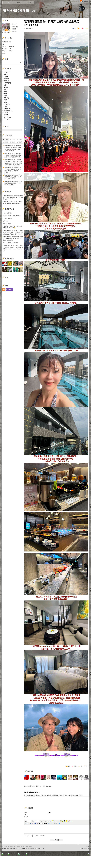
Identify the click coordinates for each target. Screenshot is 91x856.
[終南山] (75, 777)
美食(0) (5, 89)
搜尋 (20, 63)
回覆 (69, 766)
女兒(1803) (6, 78)
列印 (87, 766)
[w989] (43, 777)
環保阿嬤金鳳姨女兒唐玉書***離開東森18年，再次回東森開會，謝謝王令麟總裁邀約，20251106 (13, 197)
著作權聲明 (31, 848)
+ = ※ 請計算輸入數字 (36, 835)
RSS (3, 289)
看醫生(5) (6, 115)
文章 (7, 2)
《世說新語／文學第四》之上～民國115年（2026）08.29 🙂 (12, 227)
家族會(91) (6, 76)
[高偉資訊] (32, 777)
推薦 (75, 766)
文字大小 (35, 821)
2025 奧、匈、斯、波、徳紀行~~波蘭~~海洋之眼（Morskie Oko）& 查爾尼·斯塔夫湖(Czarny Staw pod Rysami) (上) (13, 248)
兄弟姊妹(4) (7, 104)
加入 (80, 854)
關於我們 (12, 848)
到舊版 (33, 11)
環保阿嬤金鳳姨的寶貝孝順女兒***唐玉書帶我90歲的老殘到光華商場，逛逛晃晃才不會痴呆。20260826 (13, 170)
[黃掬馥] (64, 777)
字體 (26, 821)
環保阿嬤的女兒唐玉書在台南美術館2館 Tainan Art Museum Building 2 (12, 202)
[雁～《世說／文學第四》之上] (48, 777)
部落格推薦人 (9, 258)
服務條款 (24, 848)
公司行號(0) (7, 112)
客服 (43, 848)
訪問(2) (5, 102)
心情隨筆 (32, 786)
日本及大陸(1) (7, 117)
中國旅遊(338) (7, 83)
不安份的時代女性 (7, 213)
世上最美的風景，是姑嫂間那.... (11, 242)
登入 (77, 854)
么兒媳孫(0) (7, 87)
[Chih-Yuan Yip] (81, 777)
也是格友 (5, 221)
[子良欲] (86, 777)
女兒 (50, 786)
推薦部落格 (15, 26)
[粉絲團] (2, 854)
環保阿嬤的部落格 (16, 10)
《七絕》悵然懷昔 (7, 218)
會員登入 (26, 816)
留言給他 (14, 31)
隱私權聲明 (38, 848)
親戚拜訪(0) (7, 98)
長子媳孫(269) (7, 72)
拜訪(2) (5, 100)
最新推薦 (19, 139)
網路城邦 (84, 854)
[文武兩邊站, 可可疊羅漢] (26, 777)
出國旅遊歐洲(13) (8, 110)
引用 (81, 766)
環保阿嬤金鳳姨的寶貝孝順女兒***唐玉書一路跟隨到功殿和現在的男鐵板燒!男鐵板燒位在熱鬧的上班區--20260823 (53, 795)
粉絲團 (5, 854)
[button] (28, 821)
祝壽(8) (5, 93)
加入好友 (14, 24)
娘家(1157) (6, 80)
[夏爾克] (53, 777)
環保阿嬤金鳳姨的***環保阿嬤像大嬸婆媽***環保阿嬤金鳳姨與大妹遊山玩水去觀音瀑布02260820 (13, 155)
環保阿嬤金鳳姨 (6, 32)
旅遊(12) (6, 91)
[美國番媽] (37, 777)
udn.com (87, 848)
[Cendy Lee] (70, 777)
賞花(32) (6, 85)
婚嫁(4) (5, 95)
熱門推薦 (19, 142)
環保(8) (5, 74)
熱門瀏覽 (5, 142)
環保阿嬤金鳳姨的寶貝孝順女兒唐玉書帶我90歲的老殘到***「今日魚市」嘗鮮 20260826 (13, 177)
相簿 (18, 2)
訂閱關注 (14, 29)
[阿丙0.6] (59, 777)
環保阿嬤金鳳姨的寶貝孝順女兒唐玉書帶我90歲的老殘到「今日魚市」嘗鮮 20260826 (13, 183)
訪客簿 (29, 2)
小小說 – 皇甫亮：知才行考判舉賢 (12, 215)
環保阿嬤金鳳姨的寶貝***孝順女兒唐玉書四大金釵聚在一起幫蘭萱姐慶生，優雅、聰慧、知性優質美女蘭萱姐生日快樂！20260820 (13, 162)
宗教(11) (6, 106)
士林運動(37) (7, 108)
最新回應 (12, 139)
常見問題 (18, 848)
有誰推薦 (30, 771)
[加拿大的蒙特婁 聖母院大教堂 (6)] (56, 756)
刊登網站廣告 (5, 848)
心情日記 (38, 786)
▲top (87, 846)
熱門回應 (12, 142)
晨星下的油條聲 (7, 223)
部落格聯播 (9, 289)
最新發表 (5, 139)
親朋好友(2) (7, 119)
